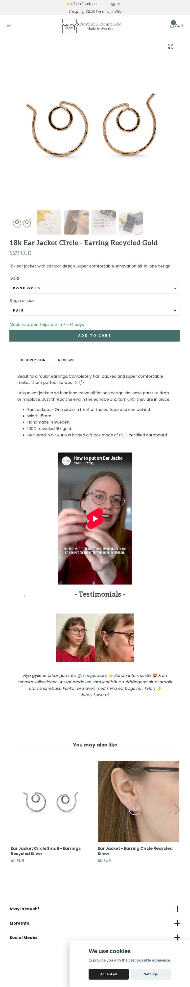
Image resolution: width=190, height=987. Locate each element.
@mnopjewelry (92, 675)
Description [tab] (33, 360)
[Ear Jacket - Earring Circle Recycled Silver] (138, 801)
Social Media (23, 937)
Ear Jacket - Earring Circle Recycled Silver (135, 851)
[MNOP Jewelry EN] (91, 26)
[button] (177, 809)
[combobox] (95, 288)
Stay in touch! (24, 909)
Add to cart (94, 335)
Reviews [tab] (66, 360)
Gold (14, 278)
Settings (151, 974)
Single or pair (22, 300)
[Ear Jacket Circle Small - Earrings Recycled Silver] (51, 801)
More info (19, 923)
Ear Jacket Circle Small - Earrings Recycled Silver (46, 851)
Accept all (108, 974)
